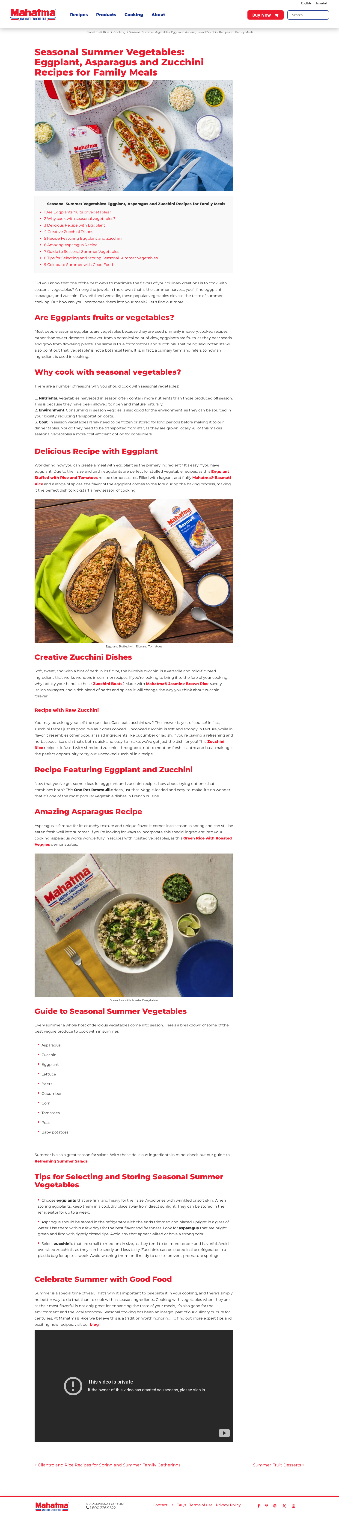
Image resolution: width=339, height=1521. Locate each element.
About (158, 14)
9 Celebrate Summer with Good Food (78, 264)
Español (321, 3)
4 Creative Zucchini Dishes (68, 232)
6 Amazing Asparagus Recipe (71, 245)
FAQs (181, 1505)
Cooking (134, 14)
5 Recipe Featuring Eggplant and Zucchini (83, 238)
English (306, 3)
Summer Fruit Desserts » (278, 1465)
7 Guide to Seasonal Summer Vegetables (81, 251)
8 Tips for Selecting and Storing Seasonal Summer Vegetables (101, 258)
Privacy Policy (228, 1505)
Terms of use (201, 1505)
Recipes (79, 14)
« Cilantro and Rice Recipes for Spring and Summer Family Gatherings (108, 1465)
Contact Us (163, 1505)
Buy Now (261, 15)
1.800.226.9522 (103, 1508)
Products (106, 14)
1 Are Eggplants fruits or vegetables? (77, 212)
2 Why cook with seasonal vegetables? (79, 218)
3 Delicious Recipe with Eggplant (74, 225)
